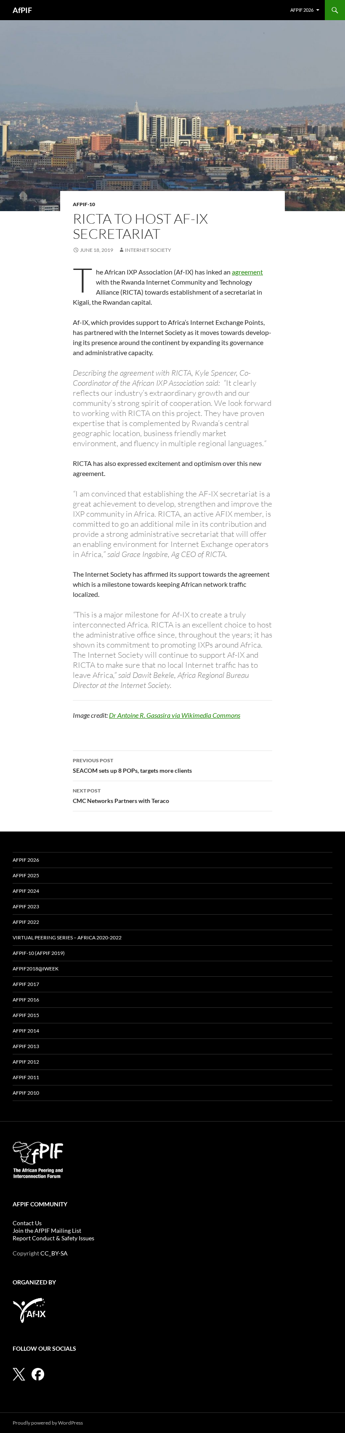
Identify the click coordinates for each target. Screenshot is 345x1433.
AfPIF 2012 (26, 1062)
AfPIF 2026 (301, 10)
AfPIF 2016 (26, 999)
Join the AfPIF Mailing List (47, 1230)
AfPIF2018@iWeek (35, 968)
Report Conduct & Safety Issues (53, 1238)
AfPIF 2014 (26, 1031)
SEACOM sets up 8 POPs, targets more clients (132, 765)
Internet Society (148, 250)
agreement (247, 272)
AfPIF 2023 (26, 906)
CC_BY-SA (54, 1253)
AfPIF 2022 (26, 922)
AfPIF (22, 10)
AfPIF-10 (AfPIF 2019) (39, 953)
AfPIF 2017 (26, 984)
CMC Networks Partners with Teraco (121, 795)
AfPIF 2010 (26, 1093)
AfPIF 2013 (26, 1046)
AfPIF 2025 (26, 875)
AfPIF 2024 (26, 891)
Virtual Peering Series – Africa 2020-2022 (67, 937)
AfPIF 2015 (26, 1015)
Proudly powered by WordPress (48, 1423)
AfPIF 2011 (26, 1077)
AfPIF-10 (84, 204)
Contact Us (27, 1222)
